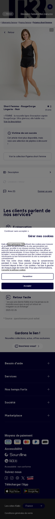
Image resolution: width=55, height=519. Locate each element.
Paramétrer (27, 276)
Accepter (27, 286)
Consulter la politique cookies (13, 270)
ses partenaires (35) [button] (16, 244)
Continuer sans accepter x (16, 231)
